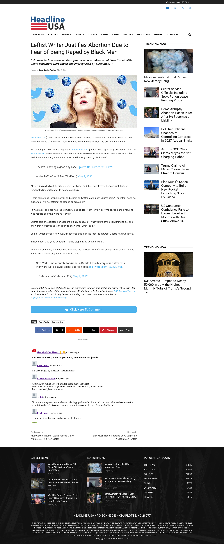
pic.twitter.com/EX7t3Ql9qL (106, 266)
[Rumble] (175, 8)
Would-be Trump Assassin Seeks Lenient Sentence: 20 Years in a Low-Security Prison (63, 498)
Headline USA (38, 137)
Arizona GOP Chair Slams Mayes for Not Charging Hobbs (176, 153)
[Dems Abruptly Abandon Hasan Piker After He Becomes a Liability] (151, 112)
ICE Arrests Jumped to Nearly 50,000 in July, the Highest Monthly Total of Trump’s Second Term (167, 286)
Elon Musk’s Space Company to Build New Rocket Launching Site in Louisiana (174, 189)
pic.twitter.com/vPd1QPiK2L (96, 167)
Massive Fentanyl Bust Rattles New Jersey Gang (165, 79)
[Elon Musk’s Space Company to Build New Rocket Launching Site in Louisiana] (151, 185)
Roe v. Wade (44, 322)
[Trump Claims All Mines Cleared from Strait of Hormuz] (151, 169)
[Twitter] (183, 8)
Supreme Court (80, 149)
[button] (189, 34)
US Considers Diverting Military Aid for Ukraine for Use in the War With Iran (63, 482)
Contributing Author (47, 70)
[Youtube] (167, 8)
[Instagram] (190, 8)
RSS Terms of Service (124, 291)
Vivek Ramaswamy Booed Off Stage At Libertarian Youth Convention (62, 467)
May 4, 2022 (80, 276)
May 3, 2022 (85, 176)
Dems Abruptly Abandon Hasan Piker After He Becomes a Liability (176, 114)
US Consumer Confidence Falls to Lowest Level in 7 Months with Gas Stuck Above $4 (175, 213)
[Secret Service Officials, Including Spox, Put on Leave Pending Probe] (151, 92)
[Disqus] (84, 385)
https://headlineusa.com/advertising (49, 297)
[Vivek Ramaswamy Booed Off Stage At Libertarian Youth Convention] (38, 468)
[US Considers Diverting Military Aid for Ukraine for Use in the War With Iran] (38, 483)
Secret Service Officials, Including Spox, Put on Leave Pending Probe (174, 94)
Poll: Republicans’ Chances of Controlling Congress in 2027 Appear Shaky (176, 134)
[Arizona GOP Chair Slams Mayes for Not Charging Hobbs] (151, 152)
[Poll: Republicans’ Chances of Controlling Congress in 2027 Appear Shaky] (151, 132)
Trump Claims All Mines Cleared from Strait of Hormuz (175, 169)
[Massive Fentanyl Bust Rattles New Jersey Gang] (168, 61)
